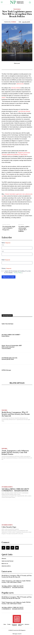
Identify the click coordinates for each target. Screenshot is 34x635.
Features (4, 410)
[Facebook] (3, 548)
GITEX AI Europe (6, 370)
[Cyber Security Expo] (27, 323)
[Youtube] (17, 548)
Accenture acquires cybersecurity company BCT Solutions (23, 229)
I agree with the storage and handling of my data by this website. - (17, 271)
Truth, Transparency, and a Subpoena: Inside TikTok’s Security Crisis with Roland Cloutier (15, 452)
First (3, 245)
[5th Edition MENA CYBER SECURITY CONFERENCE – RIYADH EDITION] (17, 474)
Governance (17, 9)
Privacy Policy (18, 272)
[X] (12, 548)
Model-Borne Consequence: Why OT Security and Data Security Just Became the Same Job (16, 414)
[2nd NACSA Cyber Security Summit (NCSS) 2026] (27, 358)
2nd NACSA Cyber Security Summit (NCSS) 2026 (9, 358)
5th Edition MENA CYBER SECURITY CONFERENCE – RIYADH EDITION (15, 490)
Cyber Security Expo (7, 324)
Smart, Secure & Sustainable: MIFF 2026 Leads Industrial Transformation (12, 347)
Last (3, 251)
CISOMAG (13, 22)
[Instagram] (8, 548)
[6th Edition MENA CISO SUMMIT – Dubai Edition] (27, 335)
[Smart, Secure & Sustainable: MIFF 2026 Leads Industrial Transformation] (27, 347)
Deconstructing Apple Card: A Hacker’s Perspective (8, 228)
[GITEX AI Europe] (27, 370)
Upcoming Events (7, 486)
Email (6, 259)
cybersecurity (20, 83)
